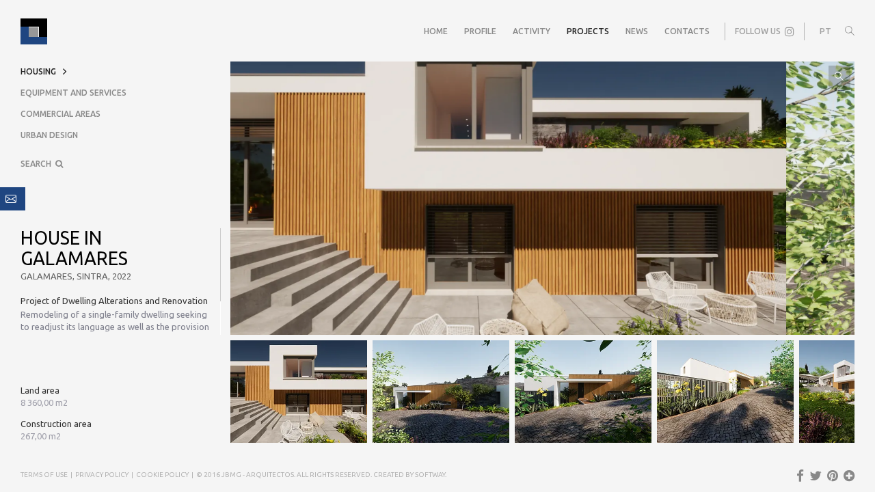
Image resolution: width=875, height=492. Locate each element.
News (636, 31)
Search (38, 163)
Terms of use (44, 474)
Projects (588, 31)
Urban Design (49, 135)
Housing (38, 71)
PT (825, 31)
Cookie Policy (162, 474)
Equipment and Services (73, 92)
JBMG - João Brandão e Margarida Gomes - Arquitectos (34, 31)
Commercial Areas (60, 113)
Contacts (687, 31)
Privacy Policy (102, 474)
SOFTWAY (430, 474)
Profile (480, 31)
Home (436, 31)
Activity (531, 31)
